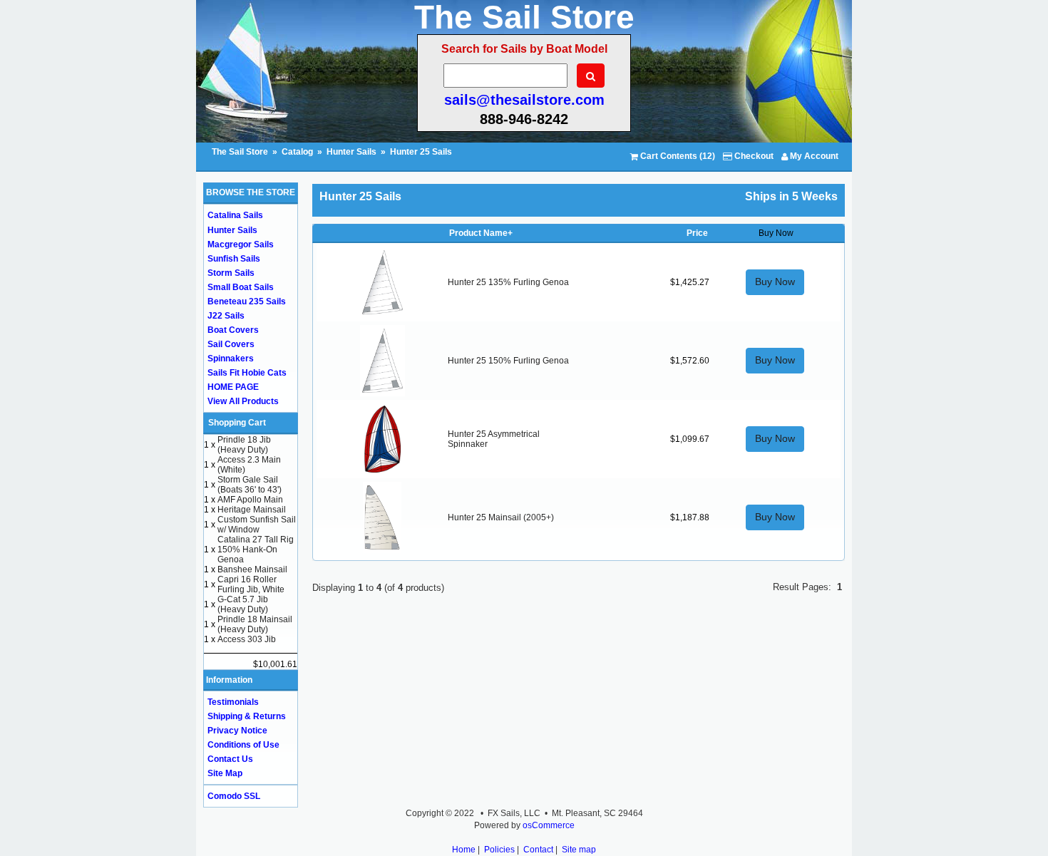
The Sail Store (241, 152)
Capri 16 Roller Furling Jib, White (250, 584)
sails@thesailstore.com (524, 100)
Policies (499, 850)
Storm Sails (231, 273)
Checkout (753, 156)
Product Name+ (481, 233)
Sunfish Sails (233, 259)
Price (697, 233)
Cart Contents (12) (676, 156)
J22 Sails (226, 316)
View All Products (243, 401)
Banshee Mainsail (252, 569)
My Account (813, 156)
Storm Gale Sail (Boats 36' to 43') (249, 485)
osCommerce (549, 825)
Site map (579, 850)
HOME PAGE (233, 387)
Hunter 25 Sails (421, 152)
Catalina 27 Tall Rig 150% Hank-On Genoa (255, 549)
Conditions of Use (243, 745)
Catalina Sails (235, 215)
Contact (538, 850)
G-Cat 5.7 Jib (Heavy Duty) (242, 604)
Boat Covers (233, 330)
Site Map (224, 773)
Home (464, 850)
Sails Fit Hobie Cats (247, 373)
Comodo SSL (233, 796)
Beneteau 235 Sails (246, 301)
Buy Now (775, 281)
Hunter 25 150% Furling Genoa (508, 361)
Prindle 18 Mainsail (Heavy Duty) (254, 624)
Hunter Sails (351, 152)
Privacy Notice (237, 731)
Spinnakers (230, 358)
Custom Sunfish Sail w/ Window (256, 525)
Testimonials (233, 702)
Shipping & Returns (246, 716)
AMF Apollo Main (250, 500)
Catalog (297, 152)
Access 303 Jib (246, 639)
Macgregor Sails (240, 244)
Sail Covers (231, 344)
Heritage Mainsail (251, 510)
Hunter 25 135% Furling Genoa (508, 282)
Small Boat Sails (240, 287)
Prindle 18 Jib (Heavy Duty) (244, 445)
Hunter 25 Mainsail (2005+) (501, 517)
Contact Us (230, 759)
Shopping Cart (237, 423)
